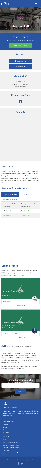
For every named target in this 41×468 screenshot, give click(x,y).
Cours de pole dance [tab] (10, 194)
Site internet (21, 61)
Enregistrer (20, 391)
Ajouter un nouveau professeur (12, 453)
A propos (5, 424)
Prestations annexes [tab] (10, 199)
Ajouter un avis (21, 45)
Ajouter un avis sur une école (11, 445)
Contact (5, 427)
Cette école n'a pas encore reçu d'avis (21, 40)
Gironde (21, 275)
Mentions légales (25, 460)
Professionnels (7, 440)
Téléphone (21, 66)
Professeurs (6, 450)
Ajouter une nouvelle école (11, 442)
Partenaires (6, 432)
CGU (32, 460)
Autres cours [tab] (25, 194)
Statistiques (6, 430)
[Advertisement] (20, 137)
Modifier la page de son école (11, 447)
